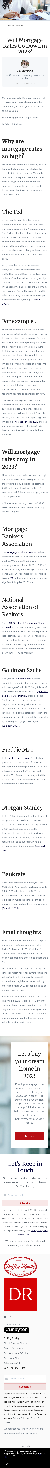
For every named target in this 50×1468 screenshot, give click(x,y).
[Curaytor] (16, 1332)
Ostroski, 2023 (10, 908)
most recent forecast (18, 758)
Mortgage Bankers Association (23, 552)
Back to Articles (14, 25)
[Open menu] (46, 5)
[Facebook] (5, 1317)
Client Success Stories (15, 1343)
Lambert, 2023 (11, 725)
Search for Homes (13, 1348)
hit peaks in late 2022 (26, 421)
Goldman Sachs (23, 678)
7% (11, 578)
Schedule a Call (12, 1363)
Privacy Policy (25, 1446)
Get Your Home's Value (16, 1353)
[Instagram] (10, 1317)
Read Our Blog (12, 1358)
